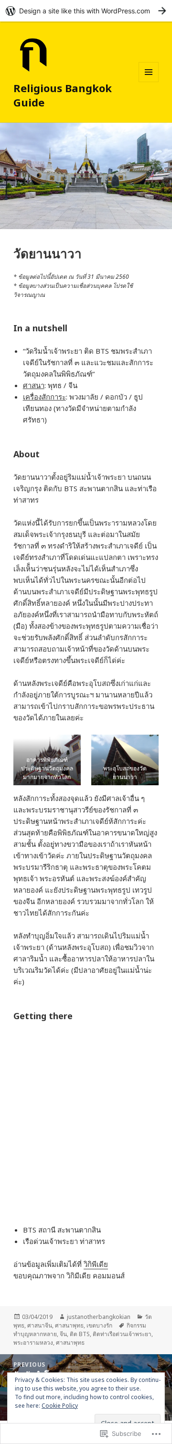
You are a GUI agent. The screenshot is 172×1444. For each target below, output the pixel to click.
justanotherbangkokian (98, 1317)
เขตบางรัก (99, 1325)
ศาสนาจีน (39, 1325)
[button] (47, 760)
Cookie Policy (60, 1406)
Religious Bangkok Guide (62, 95)
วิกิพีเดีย (96, 1264)
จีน (63, 1334)
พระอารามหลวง (33, 1343)
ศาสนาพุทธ (69, 1325)
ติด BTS (80, 1334)
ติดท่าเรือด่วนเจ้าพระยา (122, 1334)
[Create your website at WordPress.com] (86, 10)
